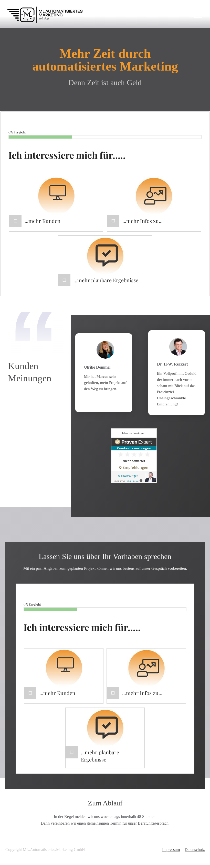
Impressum (171, 849)
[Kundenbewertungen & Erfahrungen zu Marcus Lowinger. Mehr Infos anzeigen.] (134, 455)
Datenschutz (195, 849)
